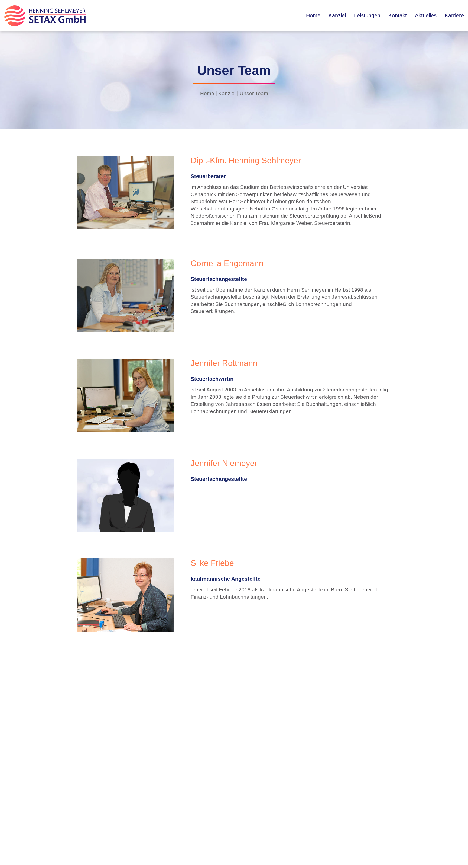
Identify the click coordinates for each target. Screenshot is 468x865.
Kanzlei (337, 15)
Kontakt (397, 15)
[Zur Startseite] (45, 24)
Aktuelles (426, 15)
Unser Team (254, 93)
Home (313, 15)
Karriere (454, 15)
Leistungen (367, 15)
